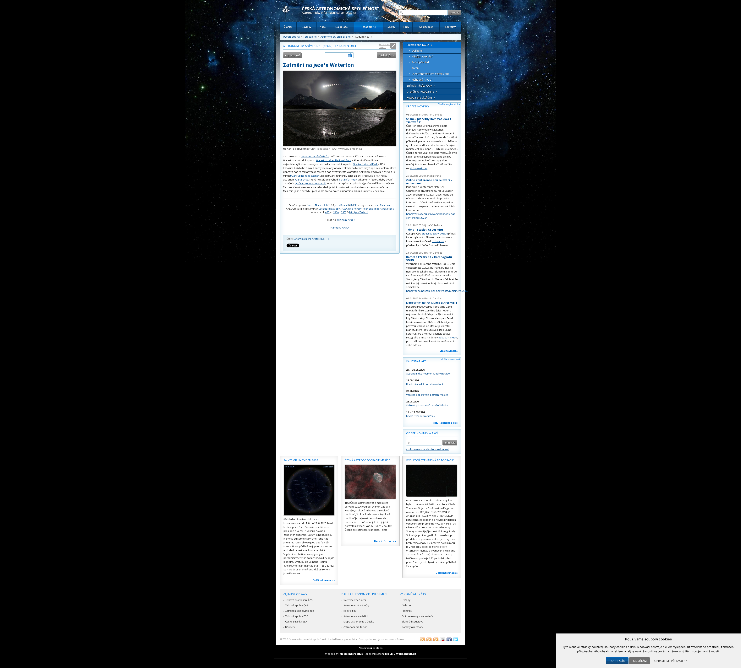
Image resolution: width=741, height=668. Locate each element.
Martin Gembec (433, 114)
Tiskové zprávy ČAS (296, 605)
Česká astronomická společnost (307, 639)
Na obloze (341, 27)
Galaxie (406, 605)
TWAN (333, 148)
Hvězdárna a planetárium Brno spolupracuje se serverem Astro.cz (367, 639)
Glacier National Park (365, 164)
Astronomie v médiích (356, 616)
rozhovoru (438, 241)
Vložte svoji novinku (449, 104)
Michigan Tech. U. (358, 212)
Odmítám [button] (640, 661)
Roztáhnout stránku (385, 46)
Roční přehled (420, 62)
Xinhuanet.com (418, 168)
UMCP (353, 205)
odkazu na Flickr (447, 337)
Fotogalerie (368, 27)
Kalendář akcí (416, 361)
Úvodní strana (291, 36)
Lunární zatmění (302, 238)
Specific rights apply (329, 208)
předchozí (294, 55)
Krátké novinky (417, 106)
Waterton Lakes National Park (333, 160)
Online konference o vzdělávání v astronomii (429, 181)
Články (288, 27)
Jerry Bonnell (342, 205)
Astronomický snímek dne (336, 36)
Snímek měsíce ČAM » (421, 85)
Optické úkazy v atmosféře (417, 616)
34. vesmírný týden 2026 (300, 460)
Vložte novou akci (450, 359)
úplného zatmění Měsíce (315, 156)
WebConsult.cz (406, 653)
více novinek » (449, 351)
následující (385, 55)
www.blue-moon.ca (350, 148)
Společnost (426, 27)
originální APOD (346, 220)
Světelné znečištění (354, 600)
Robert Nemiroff (316, 205)
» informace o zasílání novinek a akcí (427, 449)
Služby (391, 27)
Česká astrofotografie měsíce (367, 460)
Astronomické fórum (355, 627)
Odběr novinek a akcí (422, 433)
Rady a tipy (349, 610)
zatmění (315, 175)
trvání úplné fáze (300, 175)
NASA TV (290, 627)
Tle (327, 238)
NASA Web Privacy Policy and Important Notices (368, 208)
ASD (327, 212)
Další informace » (324, 580)
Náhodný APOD (340, 227)
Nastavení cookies (370, 648)
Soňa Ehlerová (433, 175)
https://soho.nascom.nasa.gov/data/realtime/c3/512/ (437, 291)
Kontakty (450, 27)
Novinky (306, 27)
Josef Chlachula (382, 205)
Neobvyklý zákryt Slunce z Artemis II (431, 302)
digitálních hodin (348, 179)
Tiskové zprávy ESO (296, 616)
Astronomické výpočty (356, 605)
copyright (301, 148)
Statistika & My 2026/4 (435, 233)
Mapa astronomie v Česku (358, 621)
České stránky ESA (296, 621)
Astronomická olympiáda (299, 610)
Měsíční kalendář (422, 56)
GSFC (343, 212)
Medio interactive (351, 653)
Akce (323, 27)
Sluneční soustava (412, 621)
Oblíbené (417, 50)
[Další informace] (308, 490)
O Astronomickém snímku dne (430, 74)
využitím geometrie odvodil (310, 183)
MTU (328, 205)
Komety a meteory (412, 627)
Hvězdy (406, 600)
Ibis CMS (389, 653)
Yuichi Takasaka (318, 148)
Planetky (407, 610)
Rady (406, 27)
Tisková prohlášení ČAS (299, 600)
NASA (336, 212)
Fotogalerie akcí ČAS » (421, 97)
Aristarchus (301, 179)
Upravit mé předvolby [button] (670, 661)
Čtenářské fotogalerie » (422, 91)
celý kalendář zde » (445, 422)
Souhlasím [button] (617, 661)
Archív (415, 68)
